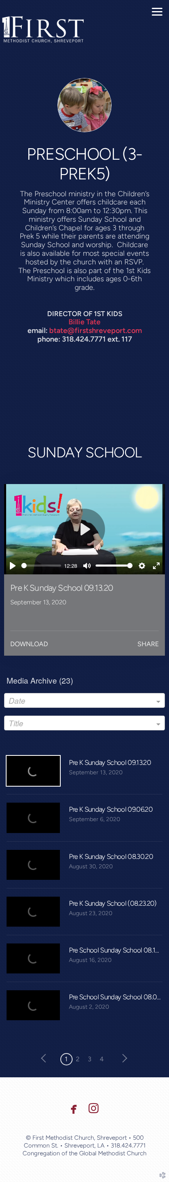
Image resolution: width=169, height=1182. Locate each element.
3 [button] (89, 1059)
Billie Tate (84, 321)
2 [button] (78, 1059)
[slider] (41, 565)
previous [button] (46, 1058)
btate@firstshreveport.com (95, 330)
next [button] (123, 1058)
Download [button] (29, 644)
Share (148, 644)
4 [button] (102, 1059)
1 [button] (66, 1059)
